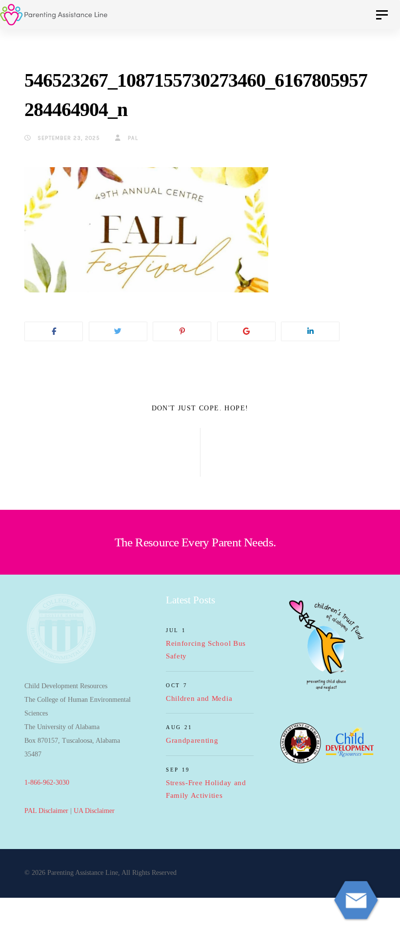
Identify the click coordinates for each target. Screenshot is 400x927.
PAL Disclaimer (46, 810)
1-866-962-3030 (46, 782)
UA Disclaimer (94, 810)
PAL (132, 138)
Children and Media (199, 698)
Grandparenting (192, 740)
